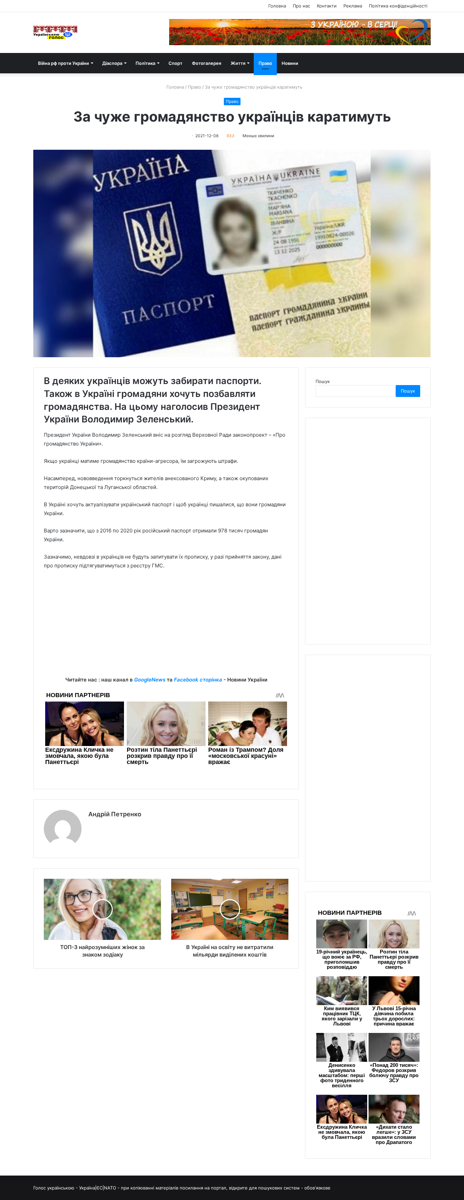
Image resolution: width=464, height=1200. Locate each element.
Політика (145, 63)
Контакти (327, 5)
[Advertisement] (166, 627)
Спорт (175, 63)
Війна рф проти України (63, 63)
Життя (238, 63)
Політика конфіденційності (398, 5)
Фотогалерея (206, 63)
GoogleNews (149, 679)
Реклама (352, 5)
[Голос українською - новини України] (55, 32)
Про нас (301, 5)
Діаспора (112, 63)
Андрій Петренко (114, 814)
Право (265, 63)
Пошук (323, 381)
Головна (277, 5)
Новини (290, 63)
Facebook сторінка (198, 679)
